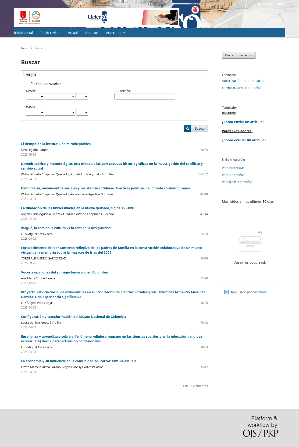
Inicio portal (23, 32)
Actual (73, 32)
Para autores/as (233, 175)
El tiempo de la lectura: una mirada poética (56, 144)
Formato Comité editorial (241, 87)
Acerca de (114, 32)
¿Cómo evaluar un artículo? (244, 140)
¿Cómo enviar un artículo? (243, 122)
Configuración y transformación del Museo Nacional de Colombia (73, 316)
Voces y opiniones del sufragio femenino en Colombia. (65, 272)
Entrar (280, 3)
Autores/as (123, 91)
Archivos (92, 32)
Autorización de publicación (244, 80)
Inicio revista (50, 32)
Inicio (24, 48)
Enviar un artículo (239, 55)
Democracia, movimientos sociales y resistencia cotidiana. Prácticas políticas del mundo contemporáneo (105, 188)
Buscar (200, 128)
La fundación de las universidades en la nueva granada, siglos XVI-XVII (77, 208)
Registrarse (263, 3)
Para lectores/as (233, 168)
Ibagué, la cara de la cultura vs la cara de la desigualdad (66, 228)
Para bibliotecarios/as (237, 182)
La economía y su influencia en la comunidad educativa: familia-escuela (78, 361)
